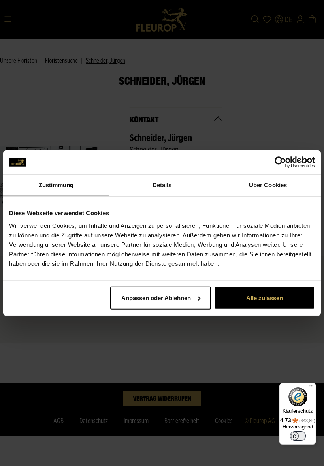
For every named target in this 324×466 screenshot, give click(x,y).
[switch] (298, 436)
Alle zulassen (264, 297)
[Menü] (311, 388)
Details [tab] (162, 185)
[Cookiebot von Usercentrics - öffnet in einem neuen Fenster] (280, 162)
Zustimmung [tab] (56, 185)
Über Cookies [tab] (268, 185)
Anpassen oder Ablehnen (156, 297)
